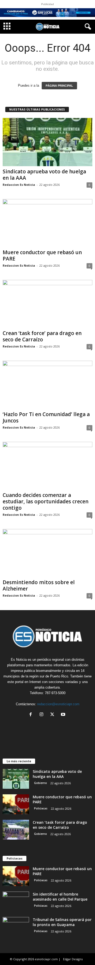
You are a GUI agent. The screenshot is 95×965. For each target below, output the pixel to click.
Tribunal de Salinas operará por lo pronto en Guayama (62, 922)
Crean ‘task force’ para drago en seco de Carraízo (42, 336)
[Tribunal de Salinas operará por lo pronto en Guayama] (16, 927)
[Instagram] (42, 715)
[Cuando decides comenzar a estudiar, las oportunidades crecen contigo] (47, 466)
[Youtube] (64, 715)
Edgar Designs (73, 959)
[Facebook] (31, 715)
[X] (53, 715)
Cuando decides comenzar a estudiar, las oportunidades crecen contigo (45, 501)
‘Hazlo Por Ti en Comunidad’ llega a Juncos (46, 417)
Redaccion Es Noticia (19, 185)
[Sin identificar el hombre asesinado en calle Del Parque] (16, 901)
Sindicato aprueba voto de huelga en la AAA (44, 174)
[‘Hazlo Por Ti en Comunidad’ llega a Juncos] (47, 385)
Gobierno (40, 783)
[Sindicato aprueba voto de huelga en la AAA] (47, 142)
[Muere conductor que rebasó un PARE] (47, 223)
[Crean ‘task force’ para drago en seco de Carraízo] (47, 304)
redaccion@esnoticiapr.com (58, 704)
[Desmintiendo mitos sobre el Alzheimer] (47, 553)
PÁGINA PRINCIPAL (59, 85)
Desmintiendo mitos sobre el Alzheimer (39, 585)
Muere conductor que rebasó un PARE (42, 255)
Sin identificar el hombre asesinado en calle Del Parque (60, 897)
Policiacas (41, 808)
